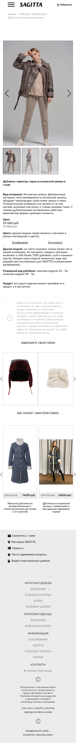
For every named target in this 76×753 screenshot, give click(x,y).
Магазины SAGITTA (23, 542)
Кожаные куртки (38, 595)
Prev (7, 93)
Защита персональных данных (30, 560)
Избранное (66, 5)
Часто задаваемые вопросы (29, 554)
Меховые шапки (38, 606)
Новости (17, 548)
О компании (38, 639)
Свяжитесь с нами (23, 535)
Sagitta (38, 645)
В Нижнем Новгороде (38, 670)
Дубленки (38, 589)
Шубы (38, 601)
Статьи (38, 657)
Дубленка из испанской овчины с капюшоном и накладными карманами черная (56, 507)
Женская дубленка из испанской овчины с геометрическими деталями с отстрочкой (20, 507)
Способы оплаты (38, 651)
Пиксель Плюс (44, 735)
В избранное (20, 242)
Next (69, 93)
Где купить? (55, 242)
